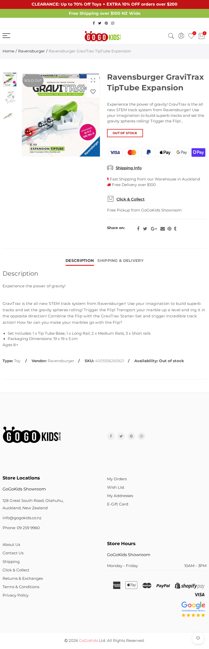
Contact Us (13, 553)
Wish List (115, 487)
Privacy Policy (16, 595)
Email (162, 229)
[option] (61, 115)
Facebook (138, 229)
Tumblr (175, 229)
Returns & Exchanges (23, 578)
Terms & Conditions (21, 587)
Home (8, 51)
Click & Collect (130, 199)
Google (154, 229)
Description (80, 260)
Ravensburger (31, 51)
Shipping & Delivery (120, 260)
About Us (11, 544)
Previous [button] (33, 115)
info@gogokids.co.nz (22, 518)
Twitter (145, 229)
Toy (17, 361)
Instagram (141, 436)
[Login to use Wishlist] (93, 91)
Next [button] (88, 115)
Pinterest (169, 229)
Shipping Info (129, 168)
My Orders (117, 479)
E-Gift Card (117, 504)
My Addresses (120, 495)
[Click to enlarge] (93, 80)
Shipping (11, 561)
